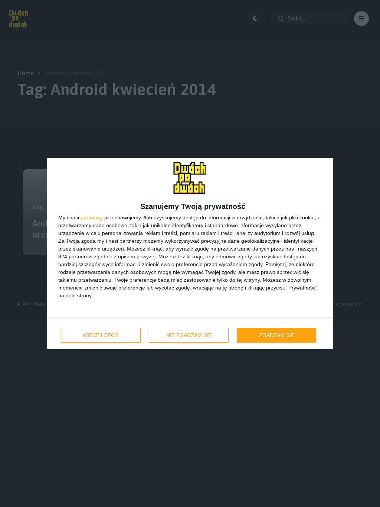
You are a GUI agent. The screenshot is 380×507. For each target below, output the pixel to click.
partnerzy (92, 217)
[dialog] (190, 253)
